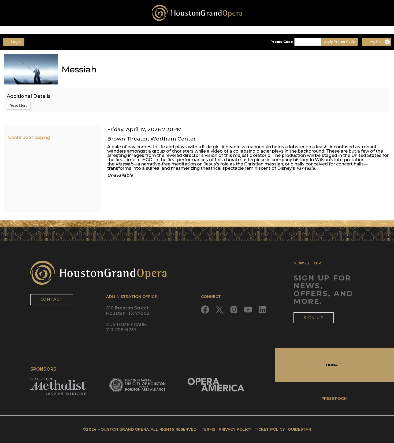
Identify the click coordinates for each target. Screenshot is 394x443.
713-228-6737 (121, 329)
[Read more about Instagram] (234, 309)
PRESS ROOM (334, 398)
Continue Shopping (29, 137)
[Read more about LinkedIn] (262, 309)
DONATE (334, 365)
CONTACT (51, 299)
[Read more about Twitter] (219, 309)
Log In (16, 42)
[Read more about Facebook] (205, 309)
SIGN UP (314, 317)
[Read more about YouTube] (248, 309)
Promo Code (281, 41)
